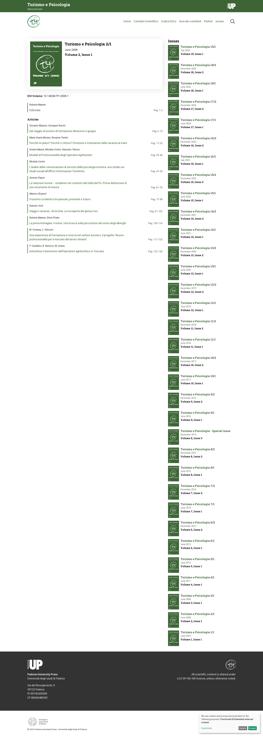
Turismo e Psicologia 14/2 (198, 211)
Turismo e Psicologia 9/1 (197, 412)
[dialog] (229, 723)
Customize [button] (206, 728)
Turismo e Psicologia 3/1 (197, 595)
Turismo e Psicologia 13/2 (198, 248)
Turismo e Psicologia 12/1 (198, 303)
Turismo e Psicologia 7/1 (198, 504)
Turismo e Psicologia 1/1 (197, 632)
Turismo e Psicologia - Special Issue (205, 431)
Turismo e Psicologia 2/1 (198, 614)
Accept (252, 728)
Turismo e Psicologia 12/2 (198, 284)
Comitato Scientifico (146, 21)
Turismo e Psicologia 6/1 (198, 541)
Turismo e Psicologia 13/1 (198, 266)
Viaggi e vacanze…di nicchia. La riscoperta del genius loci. (63, 211)
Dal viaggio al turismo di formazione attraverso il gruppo (62, 131)
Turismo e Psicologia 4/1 (197, 577)
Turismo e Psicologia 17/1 (198, 120)
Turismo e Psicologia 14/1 (198, 229)
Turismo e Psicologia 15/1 (198, 193)
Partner (208, 21)
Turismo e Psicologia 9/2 (198, 394)
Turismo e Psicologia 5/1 (197, 559)
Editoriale (34, 110)
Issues (220, 21)
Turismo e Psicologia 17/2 (198, 101)
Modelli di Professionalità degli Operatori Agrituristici (60, 155)
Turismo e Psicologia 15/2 (198, 175)
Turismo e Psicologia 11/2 (198, 321)
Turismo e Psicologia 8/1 (197, 467)
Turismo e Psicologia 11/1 (198, 339)
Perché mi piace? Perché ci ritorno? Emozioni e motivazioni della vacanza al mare (78, 143)
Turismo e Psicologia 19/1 (198, 46)
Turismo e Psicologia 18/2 (198, 65)
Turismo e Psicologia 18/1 (198, 83)
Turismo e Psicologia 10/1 (198, 376)
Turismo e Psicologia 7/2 (198, 486)
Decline (242, 728)
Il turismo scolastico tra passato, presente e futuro (59, 199)
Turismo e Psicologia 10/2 (198, 358)
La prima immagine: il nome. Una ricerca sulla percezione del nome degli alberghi (77, 223)
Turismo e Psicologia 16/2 (198, 138)
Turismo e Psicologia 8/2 (198, 449)
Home (127, 21)
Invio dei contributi (190, 21)
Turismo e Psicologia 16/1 (198, 156)
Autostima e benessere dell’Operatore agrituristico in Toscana (66, 251)
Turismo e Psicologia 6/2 (198, 522)
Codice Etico (168, 21)
